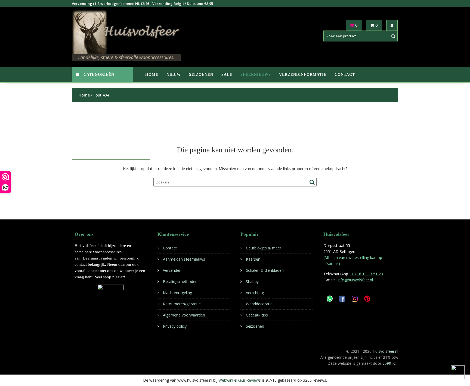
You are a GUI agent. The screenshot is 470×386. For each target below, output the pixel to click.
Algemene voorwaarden (184, 315)
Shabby (252, 281)
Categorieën (99, 75)
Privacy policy (175, 326)
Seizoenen (201, 75)
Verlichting (255, 292)
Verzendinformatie (302, 75)
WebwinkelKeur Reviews (239, 380)
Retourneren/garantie (182, 303)
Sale (226, 75)
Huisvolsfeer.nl (385, 351)
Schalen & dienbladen (265, 270)
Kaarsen (253, 259)
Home (151, 75)
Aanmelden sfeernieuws (184, 259)
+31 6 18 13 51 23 (367, 273)
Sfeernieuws (255, 75)
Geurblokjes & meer (263, 248)
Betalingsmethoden (180, 281)
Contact (345, 75)
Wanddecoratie (259, 303)
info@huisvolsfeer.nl (355, 279)
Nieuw (173, 75)
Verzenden (172, 270)
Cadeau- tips (257, 315)
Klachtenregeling (177, 292)
